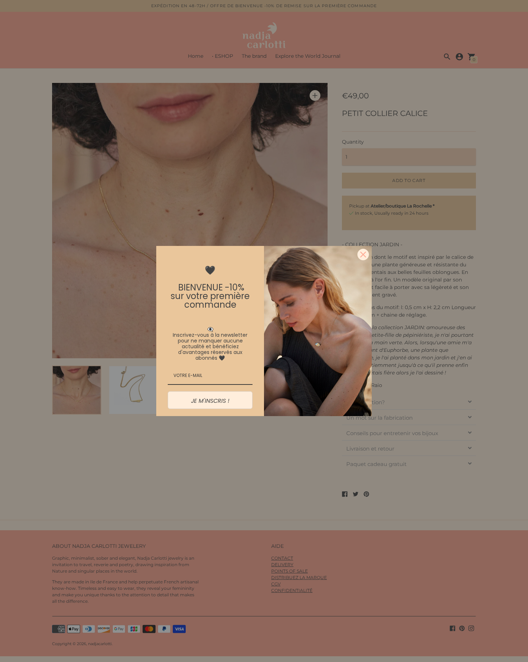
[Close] (363, 254)
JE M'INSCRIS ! (210, 401)
